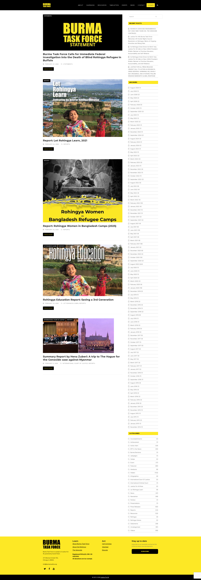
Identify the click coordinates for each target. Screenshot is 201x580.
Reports (46, 80)
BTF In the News (135, 449)
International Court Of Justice (54, 320)
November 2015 (135, 410)
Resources (133, 513)
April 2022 (133, 196)
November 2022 (135, 172)
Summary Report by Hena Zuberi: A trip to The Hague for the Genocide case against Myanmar (81, 358)
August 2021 (134, 223)
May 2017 (133, 359)
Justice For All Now (136, 486)
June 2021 (133, 230)
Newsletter (134, 496)
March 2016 (134, 396)
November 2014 (135, 427)
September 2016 (135, 379)
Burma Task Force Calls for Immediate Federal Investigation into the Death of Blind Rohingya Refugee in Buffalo (82, 57)
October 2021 (134, 217)
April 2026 (133, 101)
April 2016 (133, 393)
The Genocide (77, 550)
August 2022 (134, 183)
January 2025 (134, 128)
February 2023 (135, 162)
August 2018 (134, 315)
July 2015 (133, 417)
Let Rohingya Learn (50, 246)
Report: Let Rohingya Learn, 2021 (65, 140)
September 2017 (135, 345)
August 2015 (134, 413)
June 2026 (133, 94)
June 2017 (133, 356)
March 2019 (134, 301)
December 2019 (135, 291)
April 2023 (133, 155)
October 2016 (134, 376)
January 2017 (134, 369)
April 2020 (133, 278)
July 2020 (133, 267)
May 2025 (133, 118)
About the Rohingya (79, 547)
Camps (132, 459)
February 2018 (135, 328)
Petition (132, 500)
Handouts (133, 469)
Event (132, 462)
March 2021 (134, 240)
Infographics (134, 476)
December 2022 (135, 169)
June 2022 (133, 189)
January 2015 (134, 423)
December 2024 (135, 132)
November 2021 (135, 213)
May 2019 (133, 298)
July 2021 (133, 227)
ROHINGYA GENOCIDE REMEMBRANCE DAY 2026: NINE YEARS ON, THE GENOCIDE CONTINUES (142, 31)
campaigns (133, 456)
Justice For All (105, 577)
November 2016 (135, 373)
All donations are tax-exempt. (82, 559)
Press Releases (135, 507)
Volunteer (105, 547)
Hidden (132, 473)
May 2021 (133, 233)
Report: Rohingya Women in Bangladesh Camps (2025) (79, 225)
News (132, 493)
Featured (133, 466)
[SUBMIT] (156, 16)
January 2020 (134, 288)
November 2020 (135, 254)
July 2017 (133, 352)
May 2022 (133, 193)
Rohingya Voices (135, 520)
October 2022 (134, 176)
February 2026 (135, 105)
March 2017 (134, 362)
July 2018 (133, 318)
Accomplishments (136, 439)
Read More (48, 69)
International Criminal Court (139, 483)
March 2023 (134, 159)
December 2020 (135, 250)
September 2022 (135, 179)
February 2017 (135, 366)
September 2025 (135, 111)
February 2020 (135, 284)
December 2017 (135, 335)
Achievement (134, 442)
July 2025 (133, 115)
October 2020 (134, 257)
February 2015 (135, 420)
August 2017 (134, 349)
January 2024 (134, 145)
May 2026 (133, 98)
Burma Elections (135, 452)
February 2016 (135, 400)
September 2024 (135, 135)
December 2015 (135, 406)
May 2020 (133, 274)
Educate (105, 550)
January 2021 (134, 247)
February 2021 (135, 244)
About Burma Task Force (81, 544)
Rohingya (133, 517)
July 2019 (133, 295)
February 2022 (135, 203)
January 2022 (134, 206)
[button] (157, 5)
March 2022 (134, 200)
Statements (48, 16)
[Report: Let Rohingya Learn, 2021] (82, 108)
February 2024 (135, 142)
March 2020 (134, 281)
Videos (132, 530)
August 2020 (134, 264)
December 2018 (135, 305)
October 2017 (134, 342)
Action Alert (134, 445)
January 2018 (134, 332)
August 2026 (134, 88)
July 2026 (133, 91)
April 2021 (133, 237)
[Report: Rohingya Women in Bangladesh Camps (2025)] (82, 190)
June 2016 (133, 386)
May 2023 (133, 152)
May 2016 (133, 390)
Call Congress (106, 544)
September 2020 (135, 261)
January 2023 (134, 166)
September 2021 (135, 220)
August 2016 (134, 383)
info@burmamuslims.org (50, 564)
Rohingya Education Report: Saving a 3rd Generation (78, 299)
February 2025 (135, 125)
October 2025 (134, 108)
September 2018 (135, 311)
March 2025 (134, 121)
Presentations (135, 503)
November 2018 (135, 308)
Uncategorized (135, 527)
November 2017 (135, 339)
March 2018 (134, 325)
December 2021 (135, 210)
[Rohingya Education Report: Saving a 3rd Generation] (82, 270)
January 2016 (134, 403)
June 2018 (133, 322)
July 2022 (133, 186)
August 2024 (134, 139)
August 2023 (134, 149)
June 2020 (133, 271)
